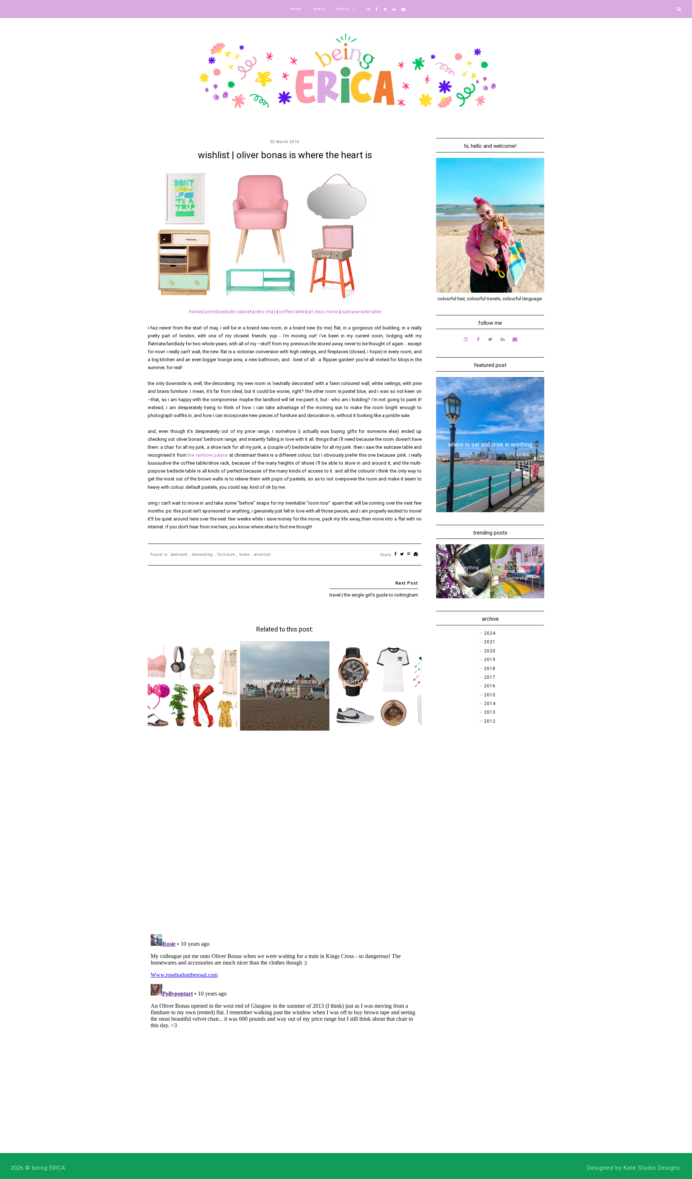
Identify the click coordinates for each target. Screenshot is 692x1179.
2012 (490, 721)
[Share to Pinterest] (409, 554)
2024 (490, 633)
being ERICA (48, 1168)
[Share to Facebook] (395, 554)
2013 (490, 712)
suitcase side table (361, 311)
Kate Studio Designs (652, 1168)
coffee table (292, 311)
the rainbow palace (208, 455)
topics (343, 9)
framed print (201, 311)
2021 (490, 641)
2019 (490, 659)
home (295, 9)
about (320, 9)
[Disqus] (285, 835)
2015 (490, 694)
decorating (202, 555)
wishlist (262, 555)
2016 (490, 685)
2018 (490, 668)
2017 (490, 677)
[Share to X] (402, 554)
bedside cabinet (235, 311)
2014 (490, 703)
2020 (490, 650)
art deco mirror (323, 311)
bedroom (179, 555)
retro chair (265, 311)
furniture (226, 555)
